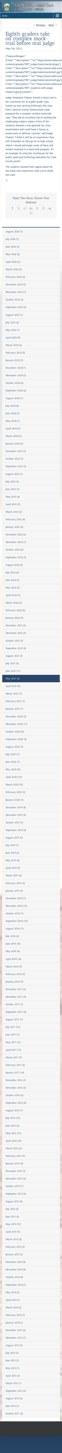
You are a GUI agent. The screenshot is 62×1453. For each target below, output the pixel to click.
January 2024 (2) (14, 443)
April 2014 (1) (13, 1300)
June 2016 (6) (12, 1125)
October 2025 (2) (14, 299)
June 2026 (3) (12, 246)
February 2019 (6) (15, 883)
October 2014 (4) (14, 1277)
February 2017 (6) (15, 1065)
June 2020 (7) (13, 761)
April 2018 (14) (13, 959)
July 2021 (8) (12, 663)
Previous (40, 25)
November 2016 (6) (16, 1087)
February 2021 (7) (15, 701)
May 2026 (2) (13, 254)
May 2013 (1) (12, 1368)
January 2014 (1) (14, 1322)
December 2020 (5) (16, 716)
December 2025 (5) (16, 284)
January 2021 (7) (14, 708)
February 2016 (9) (15, 1155)
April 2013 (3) (13, 1375)
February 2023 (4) (15, 519)
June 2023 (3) (12, 489)
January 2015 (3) (14, 1254)
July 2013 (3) (12, 1352)
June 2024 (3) (12, 413)
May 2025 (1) (13, 330)
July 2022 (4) (12, 572)
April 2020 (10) (14, 777)
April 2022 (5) (13, 595)
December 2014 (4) (16, 1262)
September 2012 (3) (16, 1390)
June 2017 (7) (13, 1034)
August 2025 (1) (14, 314)
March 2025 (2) (14, 345)
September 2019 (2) (16, 830)
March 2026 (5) (14, 269)
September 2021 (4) (16, 648)
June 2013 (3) (12, 1360)
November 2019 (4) (16, 815)
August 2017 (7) (14, 1019)
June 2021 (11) (13, 671)
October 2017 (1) (14, 1004)
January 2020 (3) (15, 799)
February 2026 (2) (15, 276)
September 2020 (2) (16, 739)
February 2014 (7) (15, 1315)
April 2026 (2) (13, 261)
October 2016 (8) (15, 1095)
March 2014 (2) (14, 1307)
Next (51, 25)
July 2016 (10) (13, 1118)
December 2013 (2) (16, 1330)
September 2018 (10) (17, 921)
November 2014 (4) (16, 1269)
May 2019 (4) (13, 860)
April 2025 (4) (13, 337)
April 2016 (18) (14, 1140)
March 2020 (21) (14, 784)
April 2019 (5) (13, 867)
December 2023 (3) (16, 451)
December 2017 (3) (16, 989)
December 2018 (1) (16, 898)
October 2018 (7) (15, 913)
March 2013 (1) (14, 1383)
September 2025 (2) (16, 307)
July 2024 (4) (12, 405)
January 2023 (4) (14, 527)
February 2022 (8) (15, 610)
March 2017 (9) (14, 1057)
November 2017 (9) (16, 996)
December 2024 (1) (16, 367)
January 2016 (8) (14, 1163)
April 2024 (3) (13, 428)
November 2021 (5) (16, 633)
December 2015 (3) (16, 1171)
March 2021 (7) (14, 693)
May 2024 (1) (13, 420)
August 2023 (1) (14, 474)
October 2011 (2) (14, 1413)
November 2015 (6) (16, 1178)
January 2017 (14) (15, 1072)
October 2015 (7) (14, 1186)
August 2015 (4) (14, 1201)
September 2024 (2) (16, 390)
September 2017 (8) (16, 1011)
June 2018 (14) (13, 943)
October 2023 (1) (14, 458)
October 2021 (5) (14, 640)
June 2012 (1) (12, 1406)
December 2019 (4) (16, 807)
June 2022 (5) (12, 580)
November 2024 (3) (16, 375)
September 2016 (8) (16, 1102)
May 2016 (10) (13, 1133)
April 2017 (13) (13, 1049)
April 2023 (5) (13, 504)
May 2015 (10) (13, 1224)
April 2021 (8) (13, 686)
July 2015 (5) (12, 1209)
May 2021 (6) (13, 678)
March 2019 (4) (14, 875)
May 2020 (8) (13, 769)
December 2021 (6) (16, 625)
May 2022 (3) (13, 587)
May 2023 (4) (13, 496)
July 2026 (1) (12, 239)
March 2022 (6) (14, 602)
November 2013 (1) (16, 1337)
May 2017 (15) (13, 1042)
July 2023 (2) (12, 481)
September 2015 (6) (16, 1193)
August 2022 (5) (14, 564)
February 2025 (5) (15, 352)
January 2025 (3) (14, 360)
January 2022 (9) (14, 617)
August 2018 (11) (15, 928)
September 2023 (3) (16, 466)
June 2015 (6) (12, 1216)
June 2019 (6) (12, 852)
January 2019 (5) (14, 890)
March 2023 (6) (14, 511)
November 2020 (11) (17, 724)
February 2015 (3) (15, 1246)
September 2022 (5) (16, 557)
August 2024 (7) (14, 398)
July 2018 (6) (12, 936)
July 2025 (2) (12, 322)
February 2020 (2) (15, 792)
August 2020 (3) (14, 746)
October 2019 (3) (14, 822)
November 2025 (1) (16, 292)
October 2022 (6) (15, 549)
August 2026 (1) (14, 231)
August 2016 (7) (14, 1110)
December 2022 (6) (16, 534)
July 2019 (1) (12, 845)
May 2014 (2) (12, 1292)
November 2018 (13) (16, 905)
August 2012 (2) (14, 1398)
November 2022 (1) (16, 542)
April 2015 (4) (13, 1231)
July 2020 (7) (13, 754)
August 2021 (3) (14, 655)
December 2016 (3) (16, 1080)
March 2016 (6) (14, 1148)
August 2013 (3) (14, 1345)
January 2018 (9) (14, 981)
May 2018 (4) (13, 951)
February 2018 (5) (15, 974)
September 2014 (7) (16, 1284)
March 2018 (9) (14, 966)
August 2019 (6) (14, 837)
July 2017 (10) (13, 1027)
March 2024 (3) (14, 436)
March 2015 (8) (14, 1239)
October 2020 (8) (15, 731)
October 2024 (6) (15, 383)
